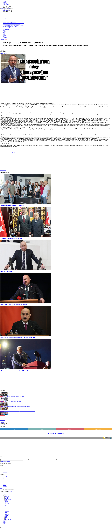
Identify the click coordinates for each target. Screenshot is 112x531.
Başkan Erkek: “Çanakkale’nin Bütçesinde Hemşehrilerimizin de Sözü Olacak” (19, 411)
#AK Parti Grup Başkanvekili (5, 152)
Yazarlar (4, 522)
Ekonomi (18, 25)
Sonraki (4, 170)
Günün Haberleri (6, 4)
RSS (9, 27)
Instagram (11, 22)
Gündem (4, 25)
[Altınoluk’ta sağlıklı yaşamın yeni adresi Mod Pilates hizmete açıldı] (4, 405)
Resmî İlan (5, 19)
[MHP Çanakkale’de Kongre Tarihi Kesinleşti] (25, 236)
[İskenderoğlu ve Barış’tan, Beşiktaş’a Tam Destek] (25, 203)
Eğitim (21, 25)
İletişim (7, 27)
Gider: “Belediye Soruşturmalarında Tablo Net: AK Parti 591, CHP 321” (17, 337)
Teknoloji (4, 16)
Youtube (14, 22)
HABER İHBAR (3, 529)
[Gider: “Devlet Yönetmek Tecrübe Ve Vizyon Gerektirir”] (25, 302)
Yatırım (17, 24)
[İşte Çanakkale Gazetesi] (5, 8)
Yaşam (4, 11)
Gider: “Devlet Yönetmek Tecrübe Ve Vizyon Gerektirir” (13, 304)
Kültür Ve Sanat (14, 26)
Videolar (4, 2)
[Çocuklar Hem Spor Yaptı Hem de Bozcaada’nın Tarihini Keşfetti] (4, 414)
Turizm (4, 15)
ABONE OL (2, 424)
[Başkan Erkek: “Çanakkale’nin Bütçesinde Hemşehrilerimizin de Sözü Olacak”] (4, 410)
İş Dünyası (13, 24)
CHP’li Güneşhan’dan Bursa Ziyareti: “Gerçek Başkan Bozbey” (15, 370)
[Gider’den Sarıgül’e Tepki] (25, 269)
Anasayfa (2, 39)
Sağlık (9, 26)
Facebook (4, 22)
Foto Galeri (5, 1)
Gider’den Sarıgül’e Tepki (6, 271)
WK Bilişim (10, 491)
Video (4, 521)
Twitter (8, 22)
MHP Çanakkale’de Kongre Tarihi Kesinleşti (11, 238)
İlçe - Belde (8, 25)
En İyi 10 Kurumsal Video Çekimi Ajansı (12, 401)
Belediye (12, 25)
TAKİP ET (2, 420)
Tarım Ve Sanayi (6, 10)
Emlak (4, 13)
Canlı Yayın (5, 3)
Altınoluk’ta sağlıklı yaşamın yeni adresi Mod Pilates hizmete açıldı (16, 406)
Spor (4, 26)
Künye (4, 27)
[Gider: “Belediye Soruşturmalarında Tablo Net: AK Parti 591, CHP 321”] (25, 335)
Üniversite (5, 12)
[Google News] (3, 53)
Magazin (6, 26)
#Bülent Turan (14, 152)
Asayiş (4, 14)
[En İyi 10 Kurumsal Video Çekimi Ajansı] (4, 400)
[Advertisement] (35, 94)
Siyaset (15, 25)
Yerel (4, 17)
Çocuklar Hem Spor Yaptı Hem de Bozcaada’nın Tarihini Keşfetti (18, 415)
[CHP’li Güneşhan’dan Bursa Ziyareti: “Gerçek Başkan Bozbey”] (25, 368)
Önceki (1, 170)
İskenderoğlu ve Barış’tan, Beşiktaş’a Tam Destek (12, 205)
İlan (19, 24)
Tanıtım (9, 24)
